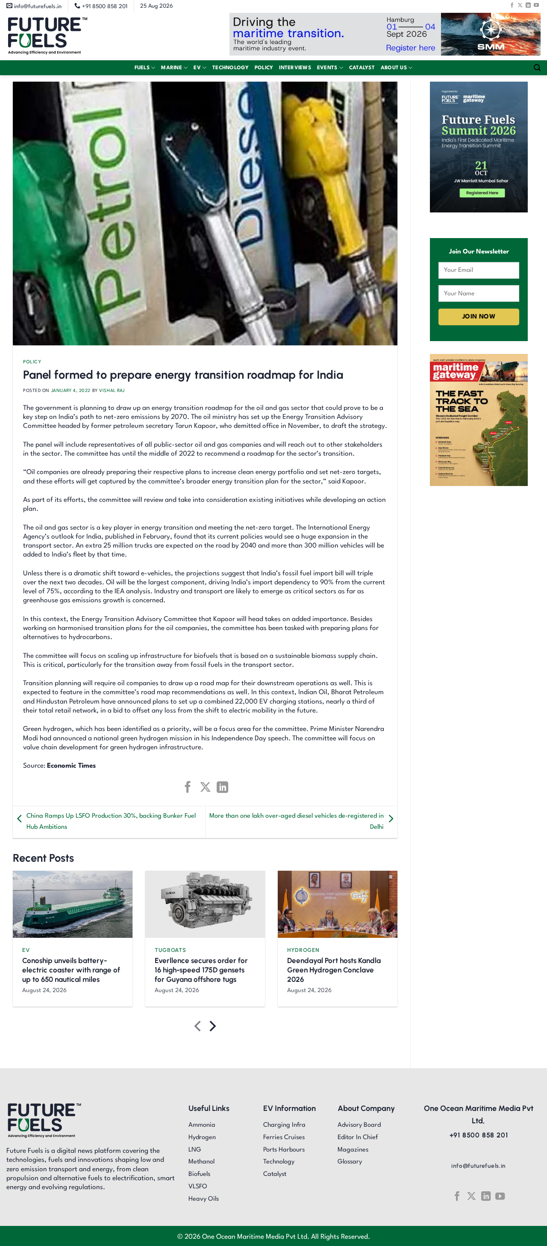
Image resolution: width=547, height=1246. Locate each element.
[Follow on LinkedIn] (528, 5)
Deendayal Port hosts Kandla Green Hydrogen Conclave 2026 (334, 970)
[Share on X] (205, 787)
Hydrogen (303, 950)
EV (197, 68)
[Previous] (198, 1027)
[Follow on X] (520, 5)
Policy (264, 68)
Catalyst (362, 68)
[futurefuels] (47, 36)
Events (327, 68)
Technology (230, 68)
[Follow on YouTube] (536, 5)
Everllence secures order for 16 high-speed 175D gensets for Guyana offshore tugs (201, 970)
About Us (394, 68)
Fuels (142, 68)
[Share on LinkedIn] (222, 787)
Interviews (295, 68)
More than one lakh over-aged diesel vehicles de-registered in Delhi (296, 822)
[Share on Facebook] (188, 787)
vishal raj (112, 391)
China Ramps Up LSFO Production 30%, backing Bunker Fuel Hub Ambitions (111, 822)
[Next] (212, 1027)
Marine (171, 68)
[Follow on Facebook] (512, 5)
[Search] (537, 67)
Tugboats (170, 950)
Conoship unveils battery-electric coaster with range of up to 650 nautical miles (71, 970)
